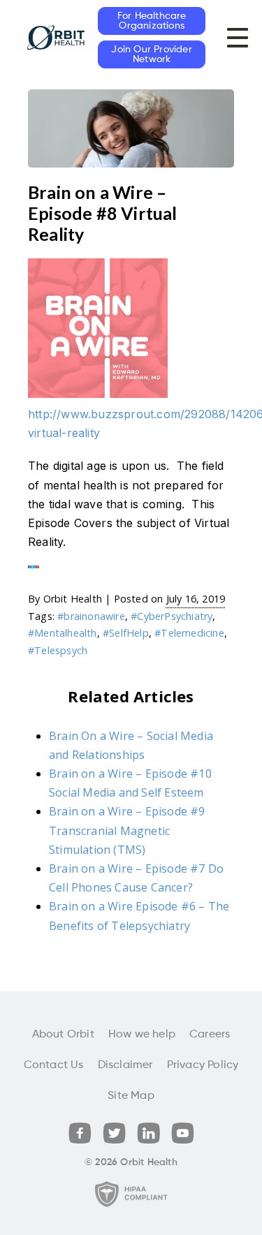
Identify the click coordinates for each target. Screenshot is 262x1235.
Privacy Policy (203, 1065)
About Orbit (63, 1034)
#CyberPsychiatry (171, 616)
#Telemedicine (189, 632)
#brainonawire (91, 616)
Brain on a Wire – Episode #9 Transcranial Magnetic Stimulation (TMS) (127, 830)
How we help (141, 1034)
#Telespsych (57, 650)
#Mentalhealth (62, 632)
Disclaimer (125, 1065)
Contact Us (54, 1065)
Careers (209, 1034)
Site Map (131, 1096)
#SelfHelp (126, 632)
